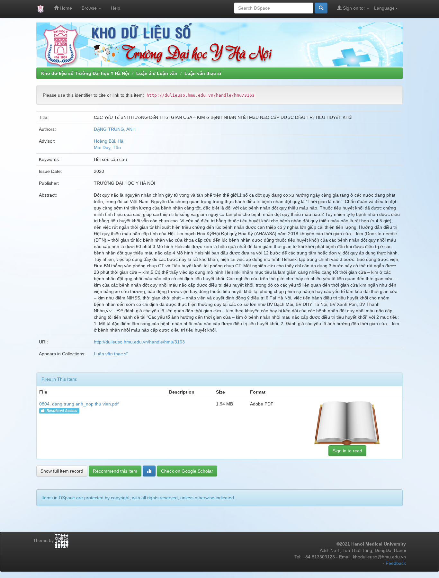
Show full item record (61, 471)
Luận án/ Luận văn (156, 73)
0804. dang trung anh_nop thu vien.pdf (79, 403)
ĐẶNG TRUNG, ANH (115, 129)
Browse (90, 8)
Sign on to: (354, 8)
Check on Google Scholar (187, 471)
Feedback (396, 563)
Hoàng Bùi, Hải (109, 141)
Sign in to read (347, 450)
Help (115, 8)
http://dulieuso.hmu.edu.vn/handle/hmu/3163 (139, 341)
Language (384, 8)
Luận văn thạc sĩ (202, 73)
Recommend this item (115, 471)
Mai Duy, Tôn (107, 147)
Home (65, 8)
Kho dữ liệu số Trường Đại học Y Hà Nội (85, 73)
